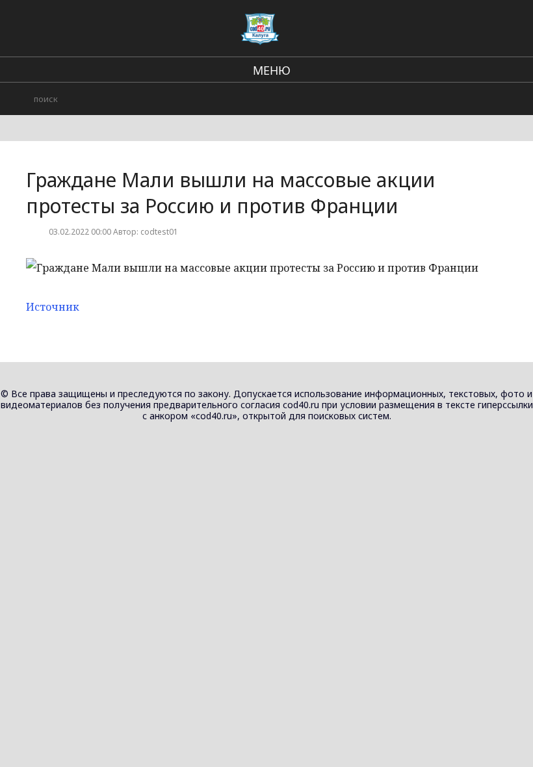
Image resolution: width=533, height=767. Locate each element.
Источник (52, 307)
